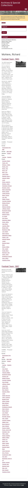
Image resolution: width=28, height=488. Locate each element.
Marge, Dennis (5, 410)
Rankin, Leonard (5, 462)
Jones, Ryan (5, 386)
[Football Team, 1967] (21, 270)
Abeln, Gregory (5, 233)
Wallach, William (5, 437)
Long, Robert (5, 231)
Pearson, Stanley (6, 428)
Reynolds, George (6, 416)
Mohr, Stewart (5, 470)
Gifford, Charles (5, 401)
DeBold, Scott (5, 422)
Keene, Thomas (5, 195)
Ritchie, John (5, 166)
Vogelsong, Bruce (6, 260)
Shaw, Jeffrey (5, 258)
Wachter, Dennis (5, 214)
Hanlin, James (5, 254)
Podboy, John (5, 237)
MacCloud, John (5, 252)
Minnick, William (5, 247)
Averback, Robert (6, 161)
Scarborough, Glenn (6, 454)
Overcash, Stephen (6, 201)
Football (9, 153)
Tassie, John (5, 163)
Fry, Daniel (4, 216)
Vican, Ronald (5, 382)
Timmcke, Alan (5, 464)
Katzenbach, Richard (7, 185)
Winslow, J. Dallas (6, 164)
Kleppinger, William (6, 220)
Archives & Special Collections (10, 4)
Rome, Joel (4, 170)
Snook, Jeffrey (5, 222)
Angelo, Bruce (5, 250)
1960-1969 (8, 151)
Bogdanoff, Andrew (6, 210)
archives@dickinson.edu (7, 48)
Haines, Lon (4, 439)
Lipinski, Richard (6, 193)
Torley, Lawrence (6, 397)
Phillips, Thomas (5, 199)
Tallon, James (5, 433)
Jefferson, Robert (6, 208)
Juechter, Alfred (5, 226)
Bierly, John (4, 172)
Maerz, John (5, 441)
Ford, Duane (5, 218)
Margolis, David (5, 466)
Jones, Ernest (5, 174)
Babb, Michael (5, 403)
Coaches (4, 157)
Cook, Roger (5, 224)
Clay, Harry (4, 456)
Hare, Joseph (5, 248)
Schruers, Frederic (6, 420)
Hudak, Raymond (6, 395)
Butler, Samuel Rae (6, 189)
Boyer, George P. (6, 424)
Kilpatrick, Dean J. (6, 176)
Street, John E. (5, 445)
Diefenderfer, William (6, 235)
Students (9, 157)
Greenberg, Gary (6, 431)
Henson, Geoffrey (6, 435)
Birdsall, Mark (5, 227)
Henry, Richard (5, 426)
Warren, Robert (5, 212)
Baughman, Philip (6, 229)
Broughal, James (6, 187)
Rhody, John (5, 168)
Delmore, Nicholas (6, 206)
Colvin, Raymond (6, 451)
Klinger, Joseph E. (6, 182)
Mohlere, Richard (6, 203)
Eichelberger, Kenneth (7, 256)
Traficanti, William (6, 372)
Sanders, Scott (5, 414)
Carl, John (4, 197)
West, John (4, 468)
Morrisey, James (6, 184)
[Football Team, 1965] (21, 64)
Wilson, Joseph (5, 443)
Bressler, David (5, 399)
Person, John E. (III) (6, 430)
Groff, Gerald (5, 205)
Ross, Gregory (5, 389)
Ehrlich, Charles (5, 191)
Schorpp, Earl (5, 376)
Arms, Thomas (5, 452)
